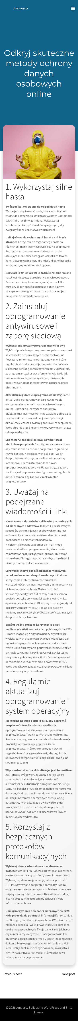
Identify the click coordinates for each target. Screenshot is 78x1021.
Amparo (20, 8)
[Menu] (73, 8)
